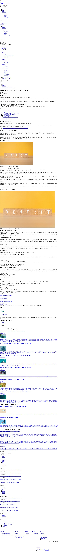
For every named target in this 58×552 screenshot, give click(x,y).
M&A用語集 (4, 12)
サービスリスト (6, 54)
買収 (2, 490)
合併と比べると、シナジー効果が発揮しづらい (10, 117)
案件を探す (2, 304)
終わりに (4, 526)
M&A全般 (3, 456)
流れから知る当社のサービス (19, 536)
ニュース (4, 27)
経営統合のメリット (6, 112)
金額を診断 (2, 298)
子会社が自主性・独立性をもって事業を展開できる (11, 113)
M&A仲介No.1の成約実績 (6, 533)
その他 (3, 466)
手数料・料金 (6, 57)
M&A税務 (3, 493)
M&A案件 (3, 64)
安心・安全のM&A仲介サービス (9, 55)
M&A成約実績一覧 (6, 62)
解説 (2, 489)
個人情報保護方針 (46, 550)
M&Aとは (5, 70)
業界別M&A (4, 460)
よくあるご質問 (43, 539)
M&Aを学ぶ (4, 11)
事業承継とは (6, 71)
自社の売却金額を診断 (3, 295)
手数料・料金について (18, 537)
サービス (5, 14)
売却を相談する (9, 295)
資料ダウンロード (6, 72)
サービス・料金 (15, 531)
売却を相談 (5, 298)
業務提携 (1, 136)
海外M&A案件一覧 (6, 66)
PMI (2, 462)
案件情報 (5, 16)
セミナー (5, 69)
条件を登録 (5, 304)
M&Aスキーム (4, 488)
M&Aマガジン (6, 73)
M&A (3, 322)
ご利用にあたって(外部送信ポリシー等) (43, 549)
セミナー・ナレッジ (7, 17)
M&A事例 (5, 15)
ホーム (3, 84)
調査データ (3, 463)
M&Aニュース (4, 10)
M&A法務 (3, 459)
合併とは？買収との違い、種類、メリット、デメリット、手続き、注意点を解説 (15, 128)
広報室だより (4, 464)
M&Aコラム (4, 86)
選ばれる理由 (6, 31)
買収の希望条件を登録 (8, 301)
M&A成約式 (5, 61)
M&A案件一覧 (6, 65)
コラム (3, 9)
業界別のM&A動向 (6, 74)
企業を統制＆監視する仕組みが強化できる (9, 114)
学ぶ (4, 28)
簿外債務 (3, 492)
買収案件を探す (2, 301)
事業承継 (3, 457)
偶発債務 (3, 491)
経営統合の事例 (5, 119)
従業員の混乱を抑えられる (7, 115)
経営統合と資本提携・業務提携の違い (8, 522)
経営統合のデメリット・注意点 (7, 116)
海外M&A (3, 461)
